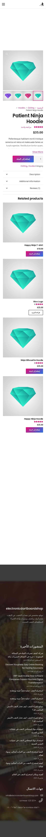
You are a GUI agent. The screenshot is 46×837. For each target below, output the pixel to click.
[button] (7, 54)
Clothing (31, 108)
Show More (38, 152)
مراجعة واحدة (26, 127)
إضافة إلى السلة (23, 159)
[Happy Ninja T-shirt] (23, 204)
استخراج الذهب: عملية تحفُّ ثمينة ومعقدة (26, 690)
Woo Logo (38, 301)
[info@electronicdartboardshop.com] (40, 795)
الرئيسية (40, 108)
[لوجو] (41, 4)
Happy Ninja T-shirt (33, 245)
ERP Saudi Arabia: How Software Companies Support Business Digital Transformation (26, 679)
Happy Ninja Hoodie (33, 418)
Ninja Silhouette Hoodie (32, 360)
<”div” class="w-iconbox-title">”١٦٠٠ (23, 807)
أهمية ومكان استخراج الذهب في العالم (27, 774)
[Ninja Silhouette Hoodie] (23, 319)
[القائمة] (3, 4)
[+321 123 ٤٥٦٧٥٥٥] (39, 800)
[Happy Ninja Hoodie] (23, 378)
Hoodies (21, 108)
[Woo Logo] (23, 260)
